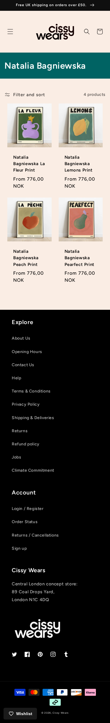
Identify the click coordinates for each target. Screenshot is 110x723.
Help (16, 378)
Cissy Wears (61, 712)
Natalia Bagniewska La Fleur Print (29, 164)
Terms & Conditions (31, 391)
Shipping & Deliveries (33, 417)
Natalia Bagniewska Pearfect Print (79, 258)
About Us (21, 338)
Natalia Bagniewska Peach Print (26, 258)
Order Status (25, 521)
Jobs (16, 457)
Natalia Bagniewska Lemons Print (79, 164)
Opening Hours (27, 351)
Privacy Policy (26, 404)
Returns (20, 430)
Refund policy (26, 444)
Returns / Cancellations (35, 535)
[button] (10, 31)
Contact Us (23, 364)
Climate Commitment (33, 470)
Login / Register (28, 508)
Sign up (19, 548)
